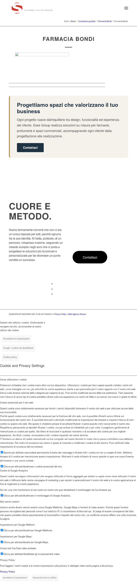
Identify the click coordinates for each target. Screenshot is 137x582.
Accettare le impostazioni (16, 338)
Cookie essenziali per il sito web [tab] (16, 402)
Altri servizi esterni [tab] (9, 501)
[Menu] (126, 8)
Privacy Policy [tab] (7, 560)
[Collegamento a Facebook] (55, 284)
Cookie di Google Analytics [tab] (14, 470)
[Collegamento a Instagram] (55, 294)
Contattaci (30, 147)
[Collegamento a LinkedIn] (55, 289)
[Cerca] (118, 8)
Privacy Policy (60, 314)
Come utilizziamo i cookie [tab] (13, 379)
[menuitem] (118, 8)
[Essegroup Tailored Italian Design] (32, 8)
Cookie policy (10, 357)
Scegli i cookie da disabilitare (18, 347)
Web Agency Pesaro (77, 314)
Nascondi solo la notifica (45, 577)
